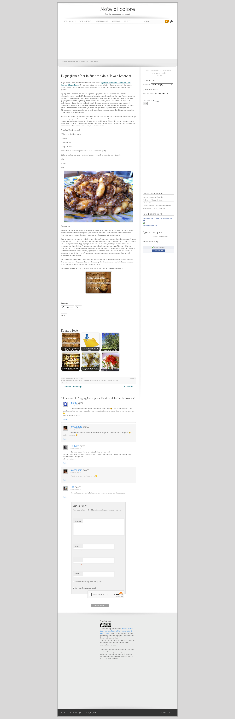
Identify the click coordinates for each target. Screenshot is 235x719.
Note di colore (117, 9)
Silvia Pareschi (148, 208)
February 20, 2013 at (75, 448)
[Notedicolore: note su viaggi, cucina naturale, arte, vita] (144, 223)
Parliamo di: (147, 85)
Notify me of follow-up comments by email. (89, 582)
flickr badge (164, 236)
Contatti (127, 21)
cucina (63, 380)
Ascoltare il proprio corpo (72, 387)
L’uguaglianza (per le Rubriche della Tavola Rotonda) (96, 76)
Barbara (74, 446)
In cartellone (129, 387)
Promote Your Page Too (150, 225)
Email (78, 560)
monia (73, 402)
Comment (78, 521)
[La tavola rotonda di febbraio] (98, 282)
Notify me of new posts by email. (85, 588)
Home (64, 61)
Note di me (116, 21)
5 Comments (132, 378)
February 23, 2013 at (75, 489)
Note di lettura (85, 21)
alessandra (76, 426)
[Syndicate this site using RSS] (172, 21)
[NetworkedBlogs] (158, 247)
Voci (149, 203)
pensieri (68, 380)
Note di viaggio (102, 21)
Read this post (66, 383)
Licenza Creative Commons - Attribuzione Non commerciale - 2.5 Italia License (116, 631)
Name (78, 546)
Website (77, 573)
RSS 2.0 (118, 380)
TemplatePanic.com (95, 712)
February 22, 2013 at (75, 472)
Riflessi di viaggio (157, 200)
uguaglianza (102, 380)
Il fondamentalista (164, 206)
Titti (72, 487)
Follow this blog (158, 250)
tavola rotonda (94, 380)
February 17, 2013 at (75, 405)
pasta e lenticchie (84, 380)
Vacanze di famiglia (156, 197)
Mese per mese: (148, 94)
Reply (65, 419)
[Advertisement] (117, 41)
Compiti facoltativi (149, 206)
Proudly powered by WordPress (70, 712)
